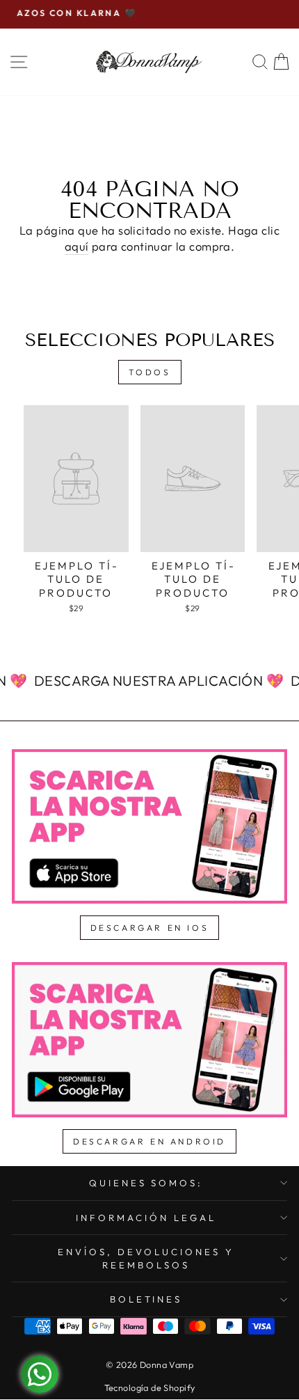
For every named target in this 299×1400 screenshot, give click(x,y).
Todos (150, 372)
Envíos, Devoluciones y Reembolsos (146, 1258)
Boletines (146, 1299)
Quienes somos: (146, 1182)
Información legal (146, 1217)
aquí (77, 246)
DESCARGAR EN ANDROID (149, 1141)
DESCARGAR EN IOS (149, 927)
